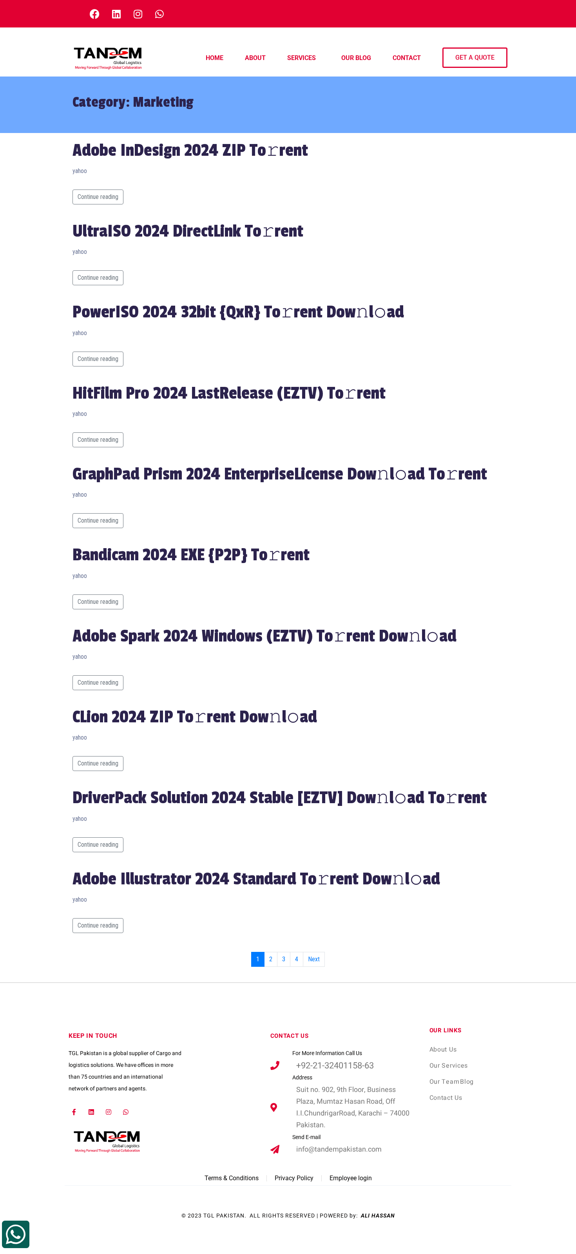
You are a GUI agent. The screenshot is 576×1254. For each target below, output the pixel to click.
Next (314, 959)
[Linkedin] (91, 1111)
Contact (407, 58)
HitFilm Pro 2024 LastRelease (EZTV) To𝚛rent (229, 393)
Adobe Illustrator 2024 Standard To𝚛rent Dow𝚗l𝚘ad (256, 879)
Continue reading (98, 196)
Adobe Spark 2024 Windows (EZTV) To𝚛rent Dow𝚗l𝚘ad (264, 636)
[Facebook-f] (74, 1111)
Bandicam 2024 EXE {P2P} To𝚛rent (191, 555)
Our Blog (356, 58)
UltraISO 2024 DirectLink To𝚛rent (187, 231)
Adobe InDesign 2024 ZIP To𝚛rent (190, 150)
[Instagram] (108, 1111)
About (255, 58)
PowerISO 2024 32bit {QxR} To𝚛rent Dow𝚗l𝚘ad (238, 312)
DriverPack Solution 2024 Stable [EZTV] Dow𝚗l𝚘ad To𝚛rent (279, 797)
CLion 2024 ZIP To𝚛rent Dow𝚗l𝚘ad (194, 717)
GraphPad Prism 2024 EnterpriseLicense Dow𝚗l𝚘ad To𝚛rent (279, 474)
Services (301, 58)
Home (214, 58)
